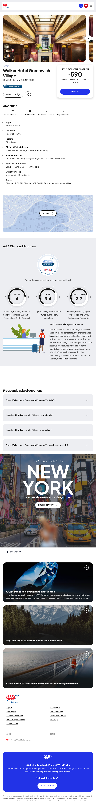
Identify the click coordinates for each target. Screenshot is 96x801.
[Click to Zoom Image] (44, 38)
